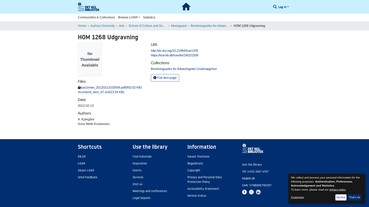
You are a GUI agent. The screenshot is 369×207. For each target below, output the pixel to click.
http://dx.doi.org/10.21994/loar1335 (174, 50)
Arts (121, 25)
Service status (196, 195)
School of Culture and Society (148, 25)
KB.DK (82, 156)
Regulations (195, 163)
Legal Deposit (141, 198)
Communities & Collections (96, 17)
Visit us (137, 184)
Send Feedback (87, 177)
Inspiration (140, 163)
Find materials (142, 156)
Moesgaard (179, 25)
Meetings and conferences (150, 191)
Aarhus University (103, 25)
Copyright (193, 170)
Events (137, 170)
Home (82, 25)
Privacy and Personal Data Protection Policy (204, 179)
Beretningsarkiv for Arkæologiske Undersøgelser (210, 25)
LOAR (81, 163)
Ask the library (252, 164)
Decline (340, 197)
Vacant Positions (198, 156)
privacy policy (337, 189)
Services (138, 177)
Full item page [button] (166, 77)
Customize (297, 197)
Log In (282, 7)
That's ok (354, 197)
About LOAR (86, 170)
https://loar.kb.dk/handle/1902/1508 (174, 55)
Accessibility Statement (203, 189)
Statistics (149, 17)
